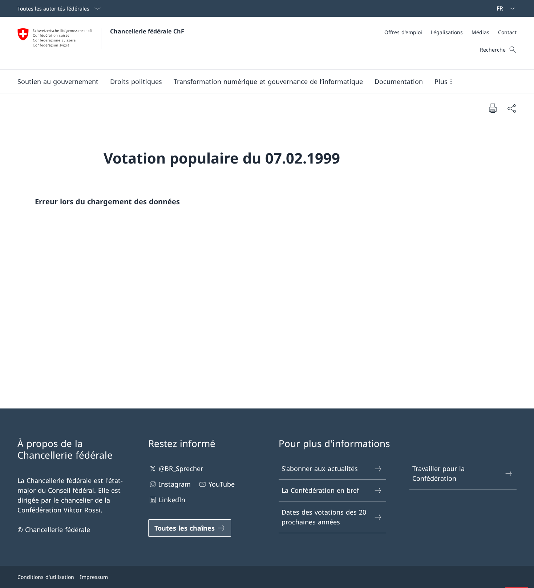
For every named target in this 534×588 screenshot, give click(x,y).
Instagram (175, 484)
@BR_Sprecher (181, 468)
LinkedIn (172, 499)
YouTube (222, 484)
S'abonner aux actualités (320, 468)
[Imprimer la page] (492, 108)
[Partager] (511, 108)
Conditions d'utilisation (45, 576)
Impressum (94, 576)
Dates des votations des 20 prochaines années (324, 517)
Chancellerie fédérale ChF (147, 31)
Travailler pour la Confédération (438, 473)
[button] (58, 81)
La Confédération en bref (320, 490)
